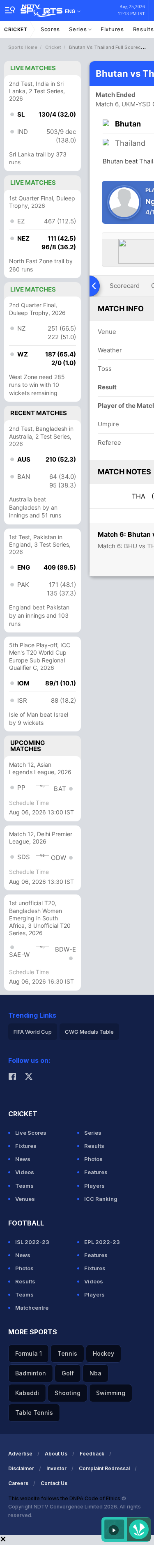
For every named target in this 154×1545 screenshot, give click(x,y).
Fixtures (112, 29)
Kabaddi (27, 1392)
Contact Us (54, 1483)
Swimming (110, 1392)
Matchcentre (31, 1307)
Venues (25, 1199)
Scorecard (125, 286)
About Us (56, 1454)
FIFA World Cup (33, 1031)
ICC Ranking (100, 1199)
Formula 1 (28, 1353)
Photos (93, 1159)
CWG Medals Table (89, 1031)
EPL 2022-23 (102, 1242)
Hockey (103, 1353)
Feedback (92, 1454)
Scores (50, 29)
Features (96, 1172)
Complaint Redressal (104, 1468)
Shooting (67, 1392)
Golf (68, 1373)
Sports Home (22, 47)
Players (94, 1185)
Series (78, 29)
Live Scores (30, 1132)
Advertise (20, 1454)
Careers (18, 1483)
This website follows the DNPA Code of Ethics (65, 1498)
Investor (56, 1468)
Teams (24, 1185)
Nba (95, 1373)
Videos (24, 1172)
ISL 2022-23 (32, 1242)
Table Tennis (34, 1412)
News (22, 1159)
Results (94, 1146)
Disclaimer (21, 1468)
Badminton (30, 1373)
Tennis (67, 1353)
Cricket (16, 29)
